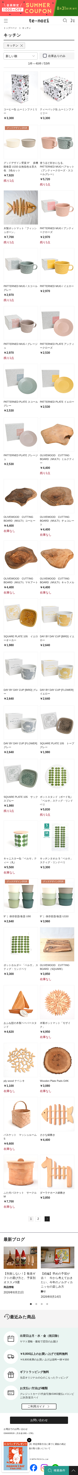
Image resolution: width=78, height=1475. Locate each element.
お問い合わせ (39, 1420)
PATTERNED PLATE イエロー (57, 401)
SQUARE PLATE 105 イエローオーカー (21, 638)
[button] (31, 1304)
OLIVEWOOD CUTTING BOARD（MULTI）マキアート (21, 580)
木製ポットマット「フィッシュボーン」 (20, 230)
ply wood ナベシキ (14, 1080)
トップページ (10, 28)
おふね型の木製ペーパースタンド (20, 1025)
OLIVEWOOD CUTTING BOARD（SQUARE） (56, 967)
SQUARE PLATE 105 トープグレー (57, 745)
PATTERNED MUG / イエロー (57, 286)
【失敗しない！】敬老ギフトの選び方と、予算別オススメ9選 (20, 1278)
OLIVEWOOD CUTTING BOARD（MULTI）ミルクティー (57, 459)
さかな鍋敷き (47, 1134)
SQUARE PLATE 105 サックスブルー (21, 798)
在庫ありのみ (56, 55)
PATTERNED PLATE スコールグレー (21, 403)
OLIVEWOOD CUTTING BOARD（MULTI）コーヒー (20, 518)
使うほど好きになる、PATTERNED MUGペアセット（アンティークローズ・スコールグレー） (57, 168)
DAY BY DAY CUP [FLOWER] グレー (20, 745)
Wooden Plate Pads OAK (54, 1080)
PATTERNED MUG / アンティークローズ (57, 230)
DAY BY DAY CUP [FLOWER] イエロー (56, 691)
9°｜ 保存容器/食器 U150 (54, 916)
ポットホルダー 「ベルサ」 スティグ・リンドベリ (21, 967)
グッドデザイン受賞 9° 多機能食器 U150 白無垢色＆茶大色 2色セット (21, 166)
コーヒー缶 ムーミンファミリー (20, 111)
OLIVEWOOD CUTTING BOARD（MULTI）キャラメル (57, 580)
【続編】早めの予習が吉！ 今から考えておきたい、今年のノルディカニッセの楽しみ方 (57, 1280)
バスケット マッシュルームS (20, 1136)
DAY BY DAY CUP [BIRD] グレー (21, 691)
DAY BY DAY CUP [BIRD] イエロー (57, 638)
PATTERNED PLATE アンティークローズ (57, 345)
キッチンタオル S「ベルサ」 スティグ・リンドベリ (56, 860)
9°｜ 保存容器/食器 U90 (17, 916)
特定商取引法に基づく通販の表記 (49, 1444)
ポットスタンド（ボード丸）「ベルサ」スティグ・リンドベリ (56, 800)
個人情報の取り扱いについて (36, 1448)
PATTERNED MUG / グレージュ (21, 345)
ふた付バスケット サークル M (21, 1194)
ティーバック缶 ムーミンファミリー (57, 111)
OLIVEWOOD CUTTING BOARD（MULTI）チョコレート (57, 520)
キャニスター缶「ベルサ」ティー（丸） (20, 860)
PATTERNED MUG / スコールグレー (21, 288)
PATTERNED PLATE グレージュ (21, 457)
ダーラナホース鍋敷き (52, 1192)
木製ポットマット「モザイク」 (55, 1025)
